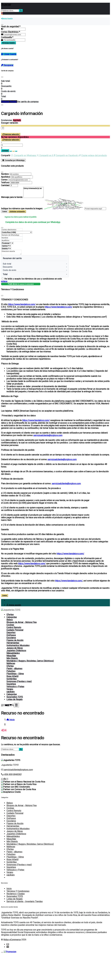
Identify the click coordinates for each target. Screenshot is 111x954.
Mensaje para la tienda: (12, 197)
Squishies (11, 684)
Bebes (9, 619)
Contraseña (7, 37)
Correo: (4, 179)
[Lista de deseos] (4, 705)
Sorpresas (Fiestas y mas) (19, 681)
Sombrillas (11, 679)
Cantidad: (5, 185)
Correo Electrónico (10, 32)
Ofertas (10, 614)
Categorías (11, 617)
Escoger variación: (9, 123)
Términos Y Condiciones (17, 891)
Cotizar (5, 151)
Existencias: (6, 120)
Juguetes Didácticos (16, 650)
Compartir (5, 155)
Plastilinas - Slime (15, 673)
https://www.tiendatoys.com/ (22, 304)
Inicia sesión (14, 605)
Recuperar (8, 65)
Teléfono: (5, 182)
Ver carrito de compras (28, 101)
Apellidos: (6, 177)
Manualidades (13, 653)
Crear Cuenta (10, 54)
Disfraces (11, 635)
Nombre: (5, 174)
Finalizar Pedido (9, 101)
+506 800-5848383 (12, 774)
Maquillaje (11, 655)
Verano (9, 689)
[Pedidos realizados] (6, 705)
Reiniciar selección (11, 134)
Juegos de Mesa (14, 648)
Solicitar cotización (17, 211)
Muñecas (10, 663)
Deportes (10, 632)
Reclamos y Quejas (15, 893)
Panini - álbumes (14, 668)
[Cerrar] (2, 24)
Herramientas (12, 643)
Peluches (10, 671)
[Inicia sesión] (2, 705)
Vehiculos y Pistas (15, 686)
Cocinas (10, 625)
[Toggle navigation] (16, 705)
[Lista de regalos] (8, 705)
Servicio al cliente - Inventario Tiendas (24, 901)
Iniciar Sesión (9, 43)
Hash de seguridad (10, 26)
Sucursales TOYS (14, 697)
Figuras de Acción (14, 640)
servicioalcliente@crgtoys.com (47, 435)
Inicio (9, 888)
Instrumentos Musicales (18, 645)
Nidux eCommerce (12, 939)
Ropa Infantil (12, 676)
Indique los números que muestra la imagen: (22, 208)
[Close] (2, 104)
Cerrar (4, 211)
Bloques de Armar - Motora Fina (21, 622)
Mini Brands (12, 658)
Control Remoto (13, 627)
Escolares (11, 637)
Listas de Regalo (14, 699)
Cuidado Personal (14, 630)
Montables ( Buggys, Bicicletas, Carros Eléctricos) (30, 661)
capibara (10, 691)
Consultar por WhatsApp (14, 160)
